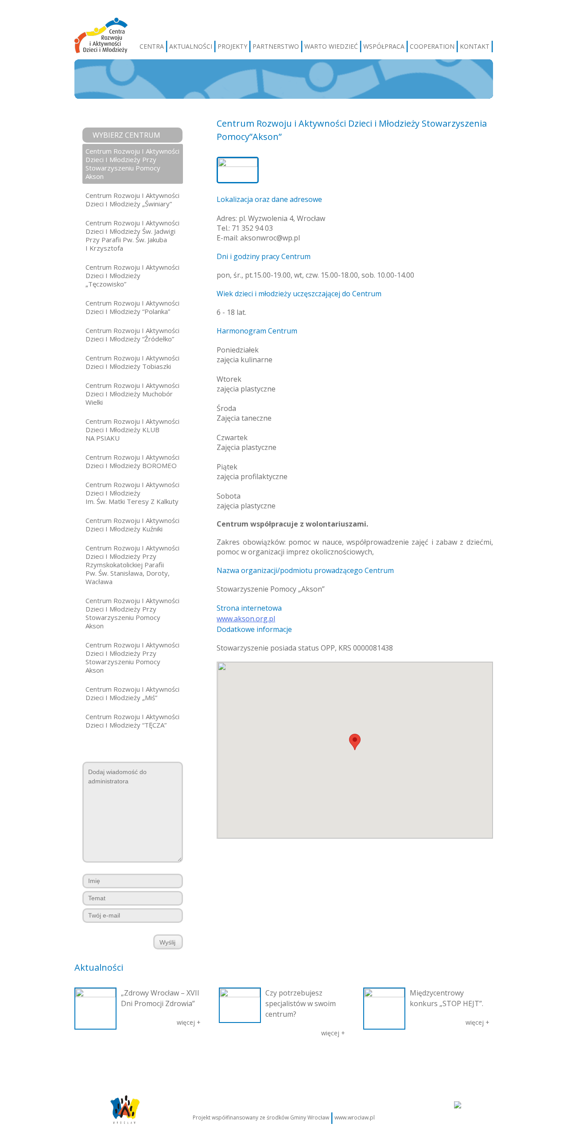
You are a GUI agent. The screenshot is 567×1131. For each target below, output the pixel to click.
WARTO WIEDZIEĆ (331, 46)
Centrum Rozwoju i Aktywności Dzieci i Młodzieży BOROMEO (132, 461)
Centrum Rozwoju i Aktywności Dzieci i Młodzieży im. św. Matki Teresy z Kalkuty (132, 493)
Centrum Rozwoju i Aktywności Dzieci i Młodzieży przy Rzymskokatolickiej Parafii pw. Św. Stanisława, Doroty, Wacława (132, 564)
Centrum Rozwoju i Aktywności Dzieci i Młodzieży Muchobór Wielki (132, 394)
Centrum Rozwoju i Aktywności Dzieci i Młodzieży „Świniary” (132, 199)
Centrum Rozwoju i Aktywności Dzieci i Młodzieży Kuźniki (132, 524)
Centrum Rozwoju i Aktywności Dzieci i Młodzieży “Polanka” (132, 307)
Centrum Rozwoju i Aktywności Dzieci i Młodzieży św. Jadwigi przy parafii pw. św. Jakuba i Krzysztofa (132, 235)
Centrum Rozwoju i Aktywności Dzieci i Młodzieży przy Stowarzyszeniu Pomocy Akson (132, 164)
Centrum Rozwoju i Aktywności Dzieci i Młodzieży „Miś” (132, 693)
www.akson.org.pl (246, 619)
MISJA (124, 1061)
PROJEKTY (232, 46)
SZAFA (246, 1061)
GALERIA (220, 1061)
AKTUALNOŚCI (190, 46)
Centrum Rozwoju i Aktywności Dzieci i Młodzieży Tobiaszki (132, 362)
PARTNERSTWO (275, 46)
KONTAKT (474, 46)
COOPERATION (432, 46)
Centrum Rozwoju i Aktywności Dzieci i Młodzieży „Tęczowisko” (132, 275)
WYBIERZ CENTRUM (126, 135)
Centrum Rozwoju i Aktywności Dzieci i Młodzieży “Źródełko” (132, 334)
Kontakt (451, 1061)
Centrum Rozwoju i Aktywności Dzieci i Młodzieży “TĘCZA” (132, 720)
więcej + (189, 1022)
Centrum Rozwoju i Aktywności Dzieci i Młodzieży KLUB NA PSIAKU (132, 429)
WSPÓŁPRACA (383, 46)
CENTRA (152, 46)
